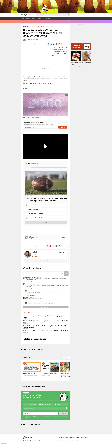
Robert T (29, 290)
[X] (30, 440)
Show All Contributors (45, 260)
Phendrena (27, 283)
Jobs (82, 437)
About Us (77, 437)
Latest (33, 18)
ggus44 (26, 297)
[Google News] (39, 440)
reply (33, 293)
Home (22, 18)
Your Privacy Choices (63, 437)
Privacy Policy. (44, 417)
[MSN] (37, 440)
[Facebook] (23, 440)
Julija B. (29, 39)
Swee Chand (35, 39)
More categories (28, 408)
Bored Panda (27, 437)
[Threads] (34, 440)
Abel (28, 302)
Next (45, 222)
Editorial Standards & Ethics (67, 440)
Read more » (35, 256)
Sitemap (58, 440)
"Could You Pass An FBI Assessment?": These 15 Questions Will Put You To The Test (45, 330)
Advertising (71, 437)
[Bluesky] (32, 440)
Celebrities (32, 26)
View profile (61, 252)
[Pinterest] (27, 440)
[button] (64, 357)
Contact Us (87, 437)
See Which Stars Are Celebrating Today (81, 63)
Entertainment (39, 26)
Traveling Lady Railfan (30, 277)
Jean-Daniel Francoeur (28, 195)
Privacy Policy (77, 440)
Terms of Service (85, 440)
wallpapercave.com (36, 117)
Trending (28, 18)
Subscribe (63, 127)
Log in (88, 14)
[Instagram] (25, 440)
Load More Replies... (31, 295)
